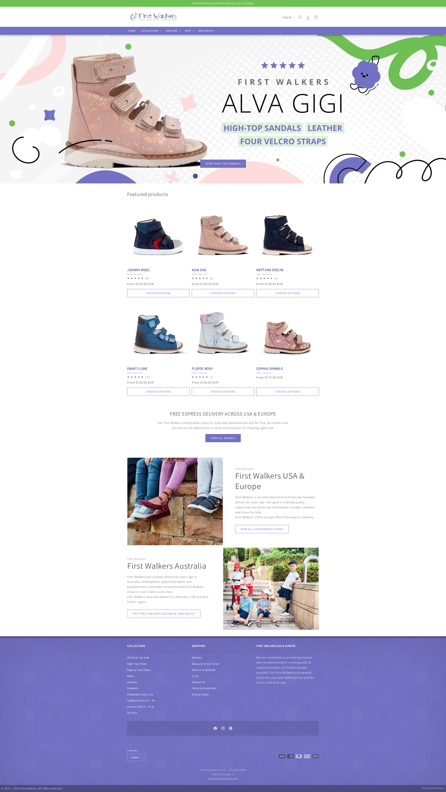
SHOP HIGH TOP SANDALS (223, 163)
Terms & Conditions (204, 688)
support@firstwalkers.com (223, 778)
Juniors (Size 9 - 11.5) (140, 706)
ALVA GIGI (199, 270)
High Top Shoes (137, 663)
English (135, 757)
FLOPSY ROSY (202, 369)
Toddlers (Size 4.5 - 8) (141, 700)
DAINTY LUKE (137, 369)
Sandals (132, 682)
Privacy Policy (200, 694)
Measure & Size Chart (205, 663)
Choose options (158, 293)
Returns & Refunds (204, 670)
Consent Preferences (433, 788)
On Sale (132, 712)
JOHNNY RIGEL (138, 270)
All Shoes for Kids (138, 657)
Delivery (197, 657)
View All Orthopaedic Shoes (261, 529)
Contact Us (198, 682)
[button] (150, 31)
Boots (130, 676)
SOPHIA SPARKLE (269, 369)
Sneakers (133, 688)
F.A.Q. (195, 676)
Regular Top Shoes (139, 670)
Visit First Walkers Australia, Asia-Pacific (163, 613)
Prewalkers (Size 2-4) (140, 694)
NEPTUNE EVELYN (269, 270)
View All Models (223, 438)
